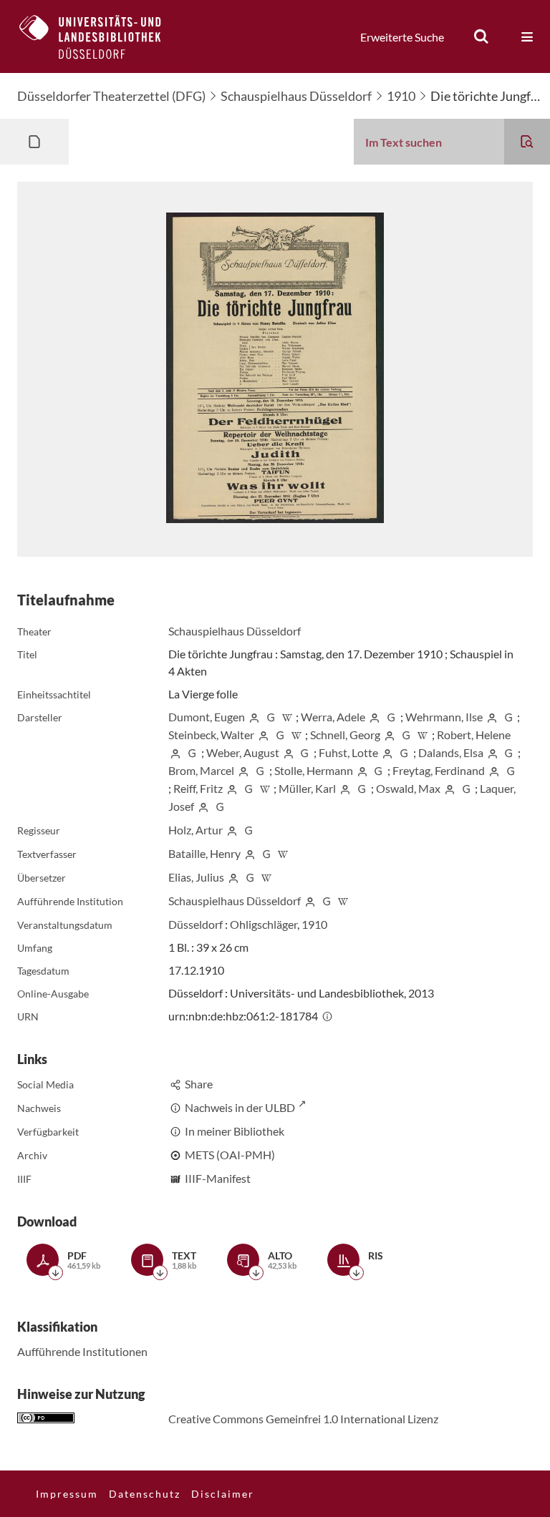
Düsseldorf (195, 924)
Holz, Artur (195, 829)
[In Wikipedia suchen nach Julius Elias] (266, 877)
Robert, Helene (474, 734)
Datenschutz (144, 1494)
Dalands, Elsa (450, 752)
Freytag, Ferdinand (438, 770)
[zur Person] (254, 716)
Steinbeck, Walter (211, 734)
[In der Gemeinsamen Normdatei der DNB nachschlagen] (271, 716)
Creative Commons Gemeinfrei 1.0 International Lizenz (303, 1418)
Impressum (67, 1494)
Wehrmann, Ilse (444, 716)
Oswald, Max (408, 788)
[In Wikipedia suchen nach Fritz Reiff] (265, 788)
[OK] (481, 36)
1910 (401, 96)
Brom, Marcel (201, 770)
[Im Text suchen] (527, 142)
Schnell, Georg (345, 734)
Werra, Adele (333, 716)
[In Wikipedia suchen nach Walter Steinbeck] (296, 734)
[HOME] (101, 36)
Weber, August (242, 752)
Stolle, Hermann (313, 770)
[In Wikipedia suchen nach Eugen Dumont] (287, 716)
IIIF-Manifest (218, 1178)
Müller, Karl (307, 788)
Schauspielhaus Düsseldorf (296, 96)
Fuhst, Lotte (348, 752)
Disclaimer (222, 1494)
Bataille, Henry (204, 853)
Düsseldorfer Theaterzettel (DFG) (111, 96)
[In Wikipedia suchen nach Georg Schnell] (422, 734)
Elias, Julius (196, 877)
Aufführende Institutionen (82, 1351)
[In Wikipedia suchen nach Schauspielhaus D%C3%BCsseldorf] (343, 900)
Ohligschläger (263, 924)
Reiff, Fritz (198, 788)
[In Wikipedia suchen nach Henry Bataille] (283, 853)
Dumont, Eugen (206, 716)
